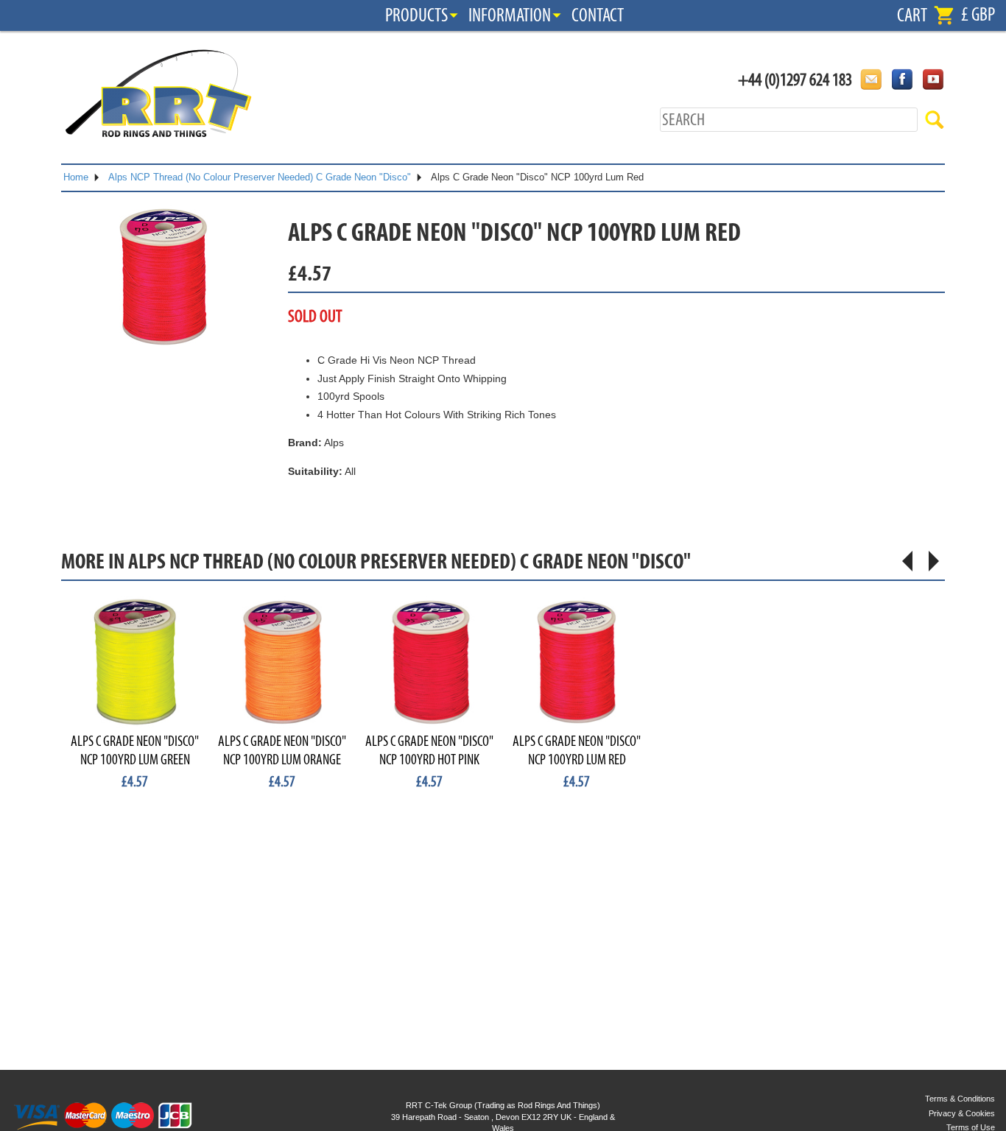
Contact (597, 15)
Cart (912, 15)
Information (509, 15)
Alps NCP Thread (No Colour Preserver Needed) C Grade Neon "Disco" (259, 177)
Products (416, 15)
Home (75, 177)
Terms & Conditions (960, 1098)
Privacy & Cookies (962, 1113)
